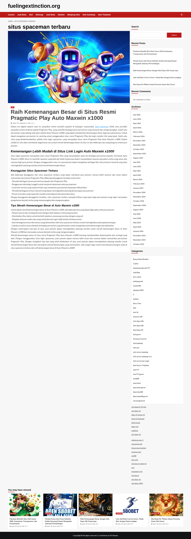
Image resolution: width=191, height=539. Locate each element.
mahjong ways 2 (137, 440)
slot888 (136, 379)
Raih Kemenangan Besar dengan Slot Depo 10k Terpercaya (155, 70)
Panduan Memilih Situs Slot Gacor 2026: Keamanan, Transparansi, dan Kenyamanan (153, 52)
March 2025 (137, 179)
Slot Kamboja (89, 15)
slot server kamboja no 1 (142, 356)
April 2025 (137, 175)
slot (132, 468)
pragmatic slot (136, 471)
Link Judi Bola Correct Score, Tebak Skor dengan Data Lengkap (157, 77)
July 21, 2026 (56, 526)
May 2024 (137, 223)
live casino (137, 277)
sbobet (136, 299)
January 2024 (138, 231)
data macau (135, 423)
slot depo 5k (136, 411)
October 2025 (138, 149)
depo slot (134, 427)
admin (14, 123)
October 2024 (138, 201)
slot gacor (137, 334)
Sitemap (39, 15)
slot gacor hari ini (139, 339)
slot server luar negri (141, 361)
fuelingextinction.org (34, 6)
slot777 (136, 370)
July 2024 (136, 214)
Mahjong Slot (73, 15)
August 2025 (138, 158)
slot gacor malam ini (139, 464)
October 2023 (138, 244)
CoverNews (102, 535)
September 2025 (139, 154)
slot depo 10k (138, 321)
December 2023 (139, 235)
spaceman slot (136, 444)
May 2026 (137, 123)
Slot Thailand (104, 15)
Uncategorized (139, 401)
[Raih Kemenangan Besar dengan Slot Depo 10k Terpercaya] (95, 505)
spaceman (137, 383)
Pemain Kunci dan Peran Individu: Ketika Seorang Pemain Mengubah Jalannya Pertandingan (155, 62)
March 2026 (137, 132)
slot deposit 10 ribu (138, 407)
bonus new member (138, 448)
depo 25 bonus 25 (138, 415)
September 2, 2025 (25, 123)
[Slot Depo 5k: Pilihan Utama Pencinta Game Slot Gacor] (166, 505)
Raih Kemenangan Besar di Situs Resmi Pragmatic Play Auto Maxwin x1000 (63, 115)
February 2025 (138, 184)
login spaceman (102, 126)
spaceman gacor (139, 387)
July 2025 (136, 162)
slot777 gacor (138, 374)
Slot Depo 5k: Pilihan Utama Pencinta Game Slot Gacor (154, 84)
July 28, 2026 (20, 526)
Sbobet (61, 15)
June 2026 (137, 119)
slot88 (133, 456)
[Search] (181, 15)
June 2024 (137, 218)
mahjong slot (138, 281)
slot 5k (135, 312)
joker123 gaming (137, 419)
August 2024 (138, 210)
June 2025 (137, 166)
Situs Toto (137, 303)
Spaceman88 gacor (140, 396)
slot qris (136, 348)
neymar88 (137, 286)
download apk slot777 (141, 268)
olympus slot (136, 452)
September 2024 (139, 205)
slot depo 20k (138, 326)
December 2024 (139, 192)
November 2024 (139, 197)
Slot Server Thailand (141, 365)
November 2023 (139, 240)
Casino (11, 15)
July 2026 (136, 115)
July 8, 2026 (126, 524)
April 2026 (137, 128)
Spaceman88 (138, 392)
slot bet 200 (137, 317)
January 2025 (138, 188)
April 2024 (137, 227)
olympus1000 (138, 290)
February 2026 (138, 136)
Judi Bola (21, 15)
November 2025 (139, 145)
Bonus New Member (141, 259)
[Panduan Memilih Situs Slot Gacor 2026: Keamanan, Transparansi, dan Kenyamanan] (25, 505)
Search (135, 26)
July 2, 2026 (162, 524)
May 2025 (137, 171)
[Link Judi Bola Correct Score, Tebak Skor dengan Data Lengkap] (131, 505)
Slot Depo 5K (138, 330)
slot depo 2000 (137, 483)
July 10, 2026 (91, 524)
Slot (31, 15)
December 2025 (139, 141)
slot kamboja (138, 343)
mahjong (134, 430)
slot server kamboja (140, 352)
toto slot (134, 460)
